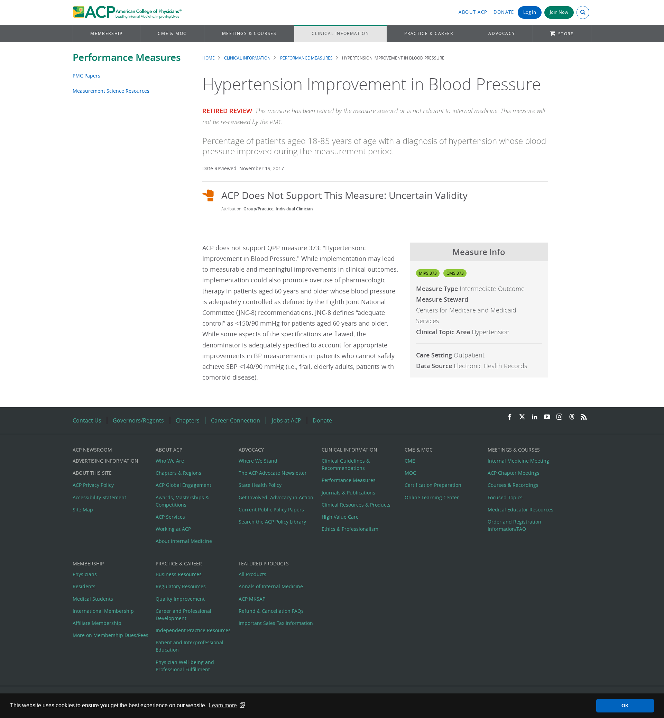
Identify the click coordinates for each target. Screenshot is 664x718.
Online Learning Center (432, 497)
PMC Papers (86, 75)
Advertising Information (105, 460)
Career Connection (235, 420)
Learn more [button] (223, 705)
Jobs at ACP (286, 420)
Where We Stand (258, 460)
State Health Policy (260, 485)
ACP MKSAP (252, 599)
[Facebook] (510, 417)
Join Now (559, 12)
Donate (504, 12)
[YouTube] (547, 417)
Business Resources (179, 574)
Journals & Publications (348, 492)
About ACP (473, 12)
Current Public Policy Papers (271, 509)
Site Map (83, 509)
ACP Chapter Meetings (514, 473)
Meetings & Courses (249, 33)
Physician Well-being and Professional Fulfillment (185, 666)
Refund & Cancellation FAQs (271, 611)
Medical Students (93, 599)
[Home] (127, 12)
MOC (410, 473)
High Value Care (340, 516)
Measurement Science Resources (111, 91)
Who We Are (170, 460)
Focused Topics (505, 497)
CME (410, 460)
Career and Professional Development (183, 614)
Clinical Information (340, 33)
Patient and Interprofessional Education (189, 646)
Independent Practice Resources (193, 630)
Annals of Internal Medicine (271, 586)
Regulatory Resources (181, 586)
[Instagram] (559, 417)
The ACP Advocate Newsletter (273, 473)
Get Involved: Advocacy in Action (276, 497)
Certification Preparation (433, 485)
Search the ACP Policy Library (272, 521)
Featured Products (264, 563)
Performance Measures (127, 57)
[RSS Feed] (584, 417)
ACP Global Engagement (183, 485)
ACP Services (170, 516)
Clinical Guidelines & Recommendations (346, 464)
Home (208, 58)
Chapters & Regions (178, 473)
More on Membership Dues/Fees (110, 635)
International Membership (103, 611)
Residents (84, 586)
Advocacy (501, 33)
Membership (106, 33)
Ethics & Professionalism (350, 529)
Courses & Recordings (513, 485)
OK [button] (625, 705)
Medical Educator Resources (520, 509)
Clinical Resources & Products (356, 504)
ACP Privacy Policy (93, 485)
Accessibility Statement (99, 497)
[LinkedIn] (535, 417)
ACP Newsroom (92, 449)
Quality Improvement (180, 599)
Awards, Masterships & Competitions (182, 501)
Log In (529, 12)
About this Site (92, 473)
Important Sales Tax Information (276, 623)
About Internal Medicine (184, 541)
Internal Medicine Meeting (518, 460)
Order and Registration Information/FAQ (514, 525)
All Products (252, 574)
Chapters (188, 420)
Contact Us (87, 420)
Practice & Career (428, 33)
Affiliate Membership (97, 623)
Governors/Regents (138, 420)
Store (566, 34)
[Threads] (571, 417)
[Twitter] (522, 417)
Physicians (85, 574)
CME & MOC (172, 33)
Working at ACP (173, 529)
